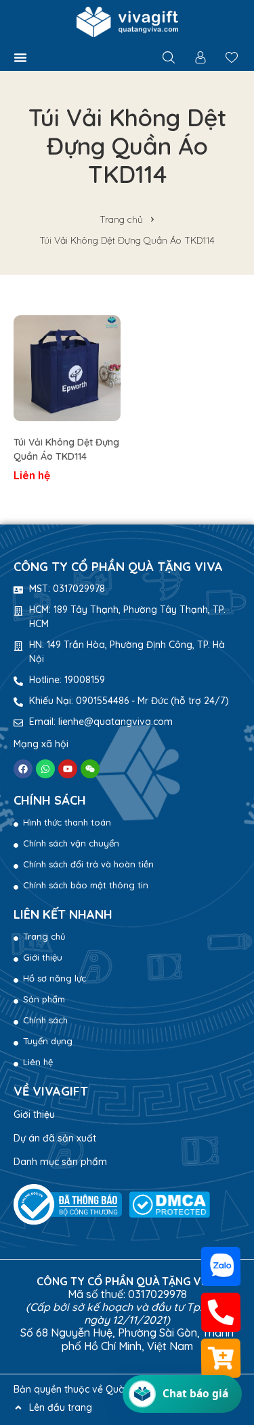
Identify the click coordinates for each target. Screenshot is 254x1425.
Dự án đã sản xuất (55, 1138)
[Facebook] (23, 768)
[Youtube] (67, 768)
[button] (20, 57)
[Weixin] (90, 768)
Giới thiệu (34, 1114)
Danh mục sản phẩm (60, 1162)
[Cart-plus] (221, 1358)
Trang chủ (121, 219)
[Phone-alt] (221, 1312)
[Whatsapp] (45, 768)
